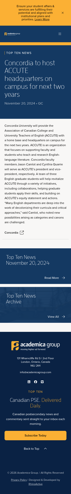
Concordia (11, 233)
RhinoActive (36, 484)
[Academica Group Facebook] (36, 382)
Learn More (42, 19)
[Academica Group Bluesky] (42, 382)
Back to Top (31, 448)
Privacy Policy (19, 480)
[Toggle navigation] (59, 34)
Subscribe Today (35, 435)
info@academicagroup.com (35, 372)
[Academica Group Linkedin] (29, 382)
